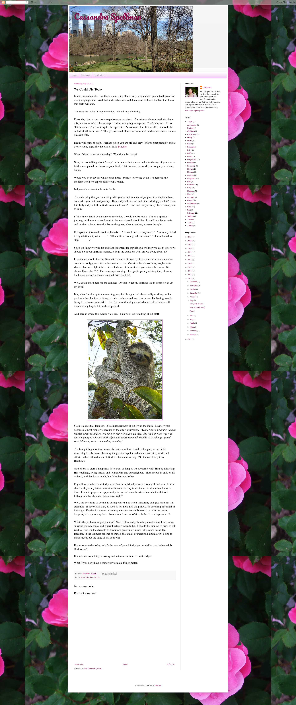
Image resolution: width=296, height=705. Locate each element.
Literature (85, 75)
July (191, 300)
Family (189, 156)
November (194, 285)
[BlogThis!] (106, 573)
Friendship (191, 165)
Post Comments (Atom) (92, 668)
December (194, 281)
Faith (87, 577)
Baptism (190, 128)
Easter (189, 143)
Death (83, 577)
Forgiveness (191, 159)
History (190, 172)
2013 (190, 274)
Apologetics (191, 125)
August (193, 296)
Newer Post (79, 664)
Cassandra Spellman (107, 16)
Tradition (190, 216)
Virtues (190, 225)
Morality (93, 577)
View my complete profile (194, 110)
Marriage (190, 191)
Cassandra (207, 87)
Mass (189, 194)
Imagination (191, 178)
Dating (189, 137)
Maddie (122, 146)
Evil (188, 150)
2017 (190, 259)
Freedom (190, 162)
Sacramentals (192, 203)
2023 (190, 237)
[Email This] (103, 573)
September (194, 293)
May (192, 319)
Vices (98, 577)
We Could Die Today (197, 307)
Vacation (190, 219)
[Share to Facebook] (112, 573)
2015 (190, 267)
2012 (190, 278)
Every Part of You (196, 303)
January (193, 334)
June (192, 315)
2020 (190, 248)
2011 (190, 339)
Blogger (158, 685)
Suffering (190, 213)
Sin (188, 209)
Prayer (189, 200)
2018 (190, 255)
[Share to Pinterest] (115, 573)
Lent (189, 181)
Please (192, 311)
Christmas (191, 131)
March (192, 327)
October (193, 289)
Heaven (190, 169)
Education (191, 146)
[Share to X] (109, 573)
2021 (190, 244)
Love (189, 187)
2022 (190, 240)
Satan (189, 206)
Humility (190, 175)
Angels (190, 121)
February (193, 330)
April (192, 323)
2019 (190, 252)
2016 (190, 263)
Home (74, 75)
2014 (190, 270)
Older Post (171, 664)
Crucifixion (191, 134)
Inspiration (99, 75)
